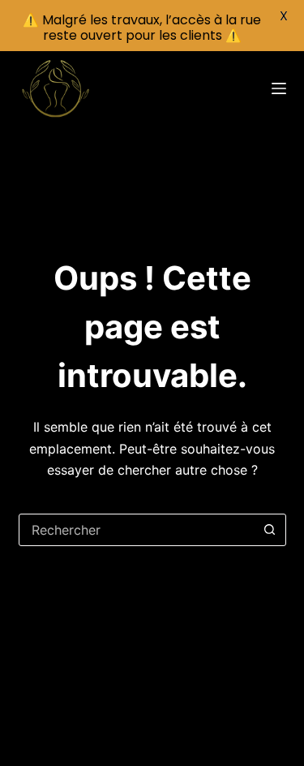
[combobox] (137, 530)
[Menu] (279, 88)
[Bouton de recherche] (270, 529)
